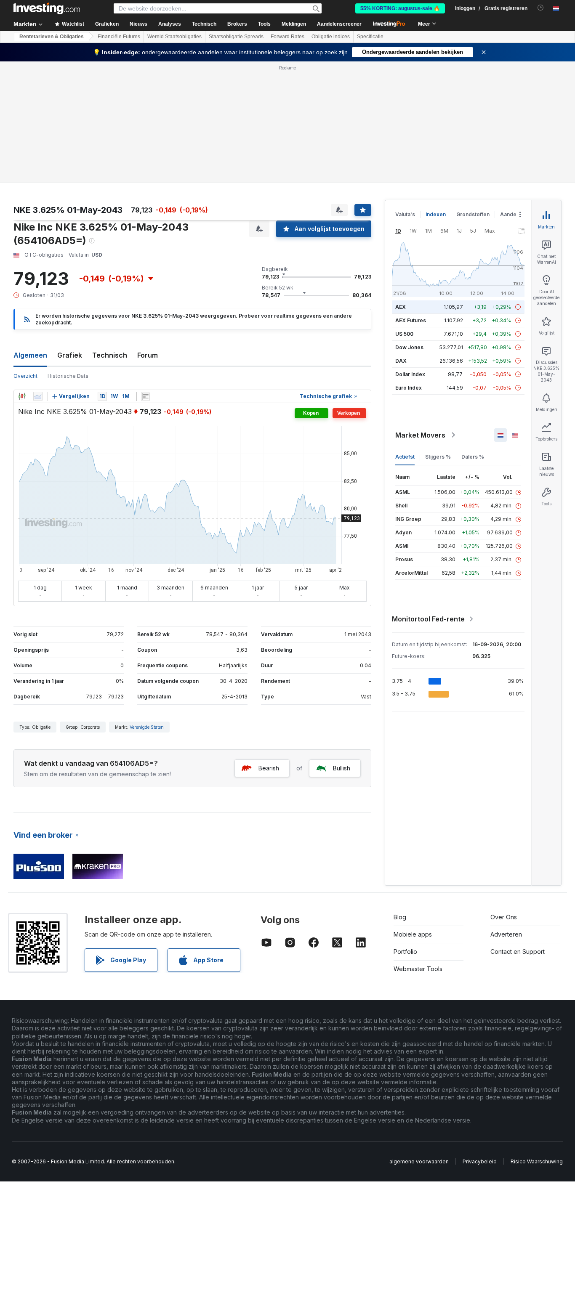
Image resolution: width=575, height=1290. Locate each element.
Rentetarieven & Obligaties (51, 37)
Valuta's (405, 214)
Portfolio (405, 951)
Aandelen (512, 214)
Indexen (436, 214)
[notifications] (541, 8)
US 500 (404, 334)
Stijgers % (438, 457)
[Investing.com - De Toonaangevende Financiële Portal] (46, 8)
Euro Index (408, 388)
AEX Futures (410, 320)
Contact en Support (517, 951)
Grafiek (69, 355)
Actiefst (405, 457)
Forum (147, 355)
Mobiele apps (413, 934)
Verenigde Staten (147, 727)
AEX (400, 307)
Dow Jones (409, 347)
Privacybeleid (480, 1161)
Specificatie (370, 37)
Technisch (109, 355)
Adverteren (506, 934)
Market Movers (420, 435)
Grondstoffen (473, 214)
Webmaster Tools (418, 968)
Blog (400, 917)
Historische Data (68, 376)
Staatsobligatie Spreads (236, 37)
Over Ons (503, 917)
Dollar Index (410, 374)
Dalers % (472, 457)
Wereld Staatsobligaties (174, 37)
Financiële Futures (119, 37)
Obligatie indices (330, 37)
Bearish (268, 768)
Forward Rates (287, 37)
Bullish (341, 768)
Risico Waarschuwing (537, 1161)
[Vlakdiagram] (38, 396)
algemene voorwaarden (419, 1161)
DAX (401, 361)
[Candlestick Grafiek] (22, 396)
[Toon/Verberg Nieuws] (145, 396)
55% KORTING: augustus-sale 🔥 (400, 8)
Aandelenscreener (339, 24)
